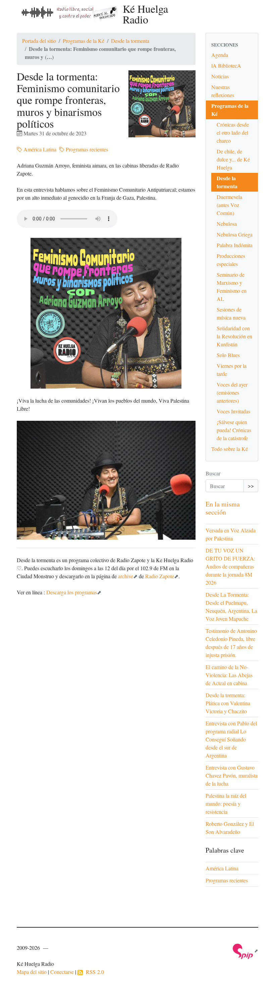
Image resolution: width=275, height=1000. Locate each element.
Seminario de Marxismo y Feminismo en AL (231, 286)
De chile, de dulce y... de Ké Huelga (233, 159)
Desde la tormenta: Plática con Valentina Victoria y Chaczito (228, 703)
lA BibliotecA (226, 65)
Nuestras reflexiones (222, 90)
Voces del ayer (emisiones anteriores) (232, 392)
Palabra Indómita (235, 245)
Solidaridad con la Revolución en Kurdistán (234, 336)
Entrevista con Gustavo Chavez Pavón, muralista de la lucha (232, 775)
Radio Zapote (159, 576)
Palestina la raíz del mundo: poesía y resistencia (226, 803)
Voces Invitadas (233, 411)
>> (251, 485)
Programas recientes (86, 149)
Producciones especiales (231, 259)
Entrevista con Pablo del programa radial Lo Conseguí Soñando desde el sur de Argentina (231, 739)
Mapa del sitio (32, 971)
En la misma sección (223, 508)
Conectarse (62, 971)
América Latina (39, 149)
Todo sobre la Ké (229, 448)
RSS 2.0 (93, 971)
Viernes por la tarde (231, 369)
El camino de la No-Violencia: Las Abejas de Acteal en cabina (229, 674)
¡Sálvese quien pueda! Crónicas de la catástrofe (234, 430)
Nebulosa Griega (235, 234)
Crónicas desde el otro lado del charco (233, 132)
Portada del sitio (39, 40)
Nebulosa (227, 223)
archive (125, 576)
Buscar (213, 473)
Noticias (220, 76)
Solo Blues (228, 354)
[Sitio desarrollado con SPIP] (245, 950)
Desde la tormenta (130, 40)
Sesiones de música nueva (231, 313)
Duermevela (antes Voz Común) (229, 204)
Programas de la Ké (83, 40)
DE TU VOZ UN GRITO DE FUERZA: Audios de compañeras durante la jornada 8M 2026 (230, 566)
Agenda (219, 54)
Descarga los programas (71, 592)
